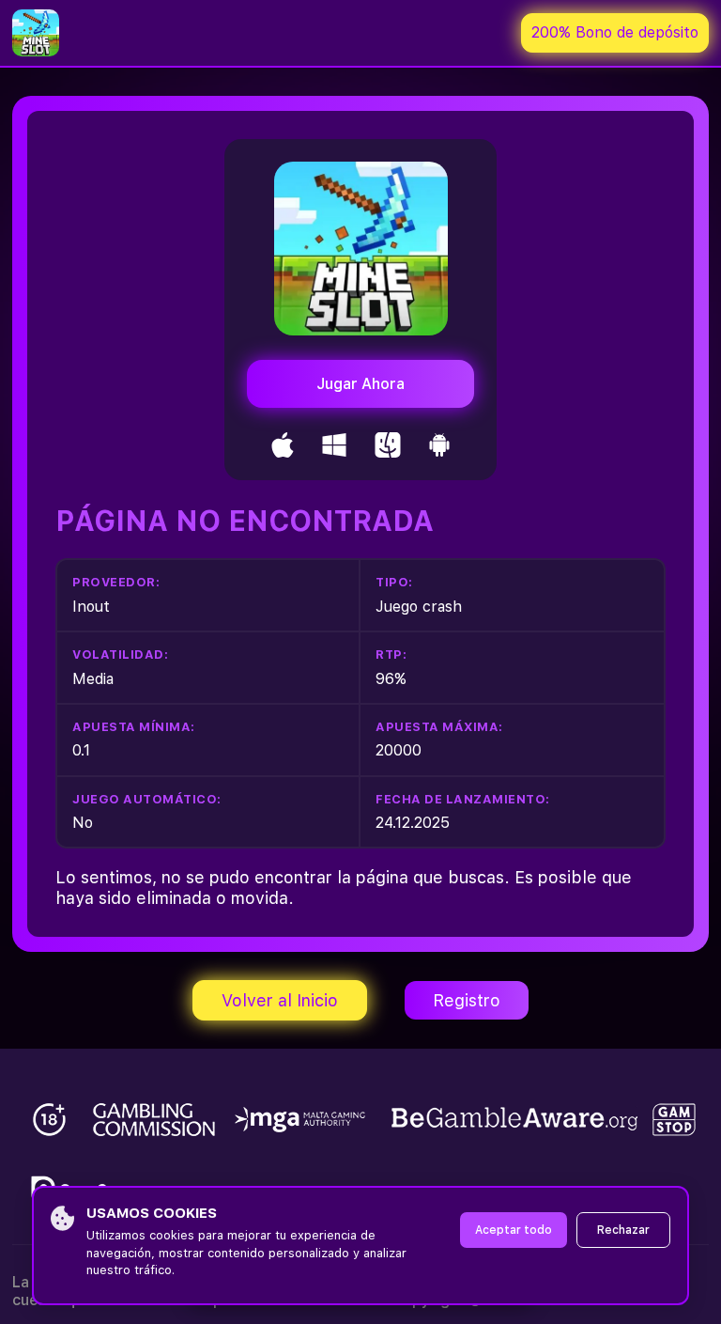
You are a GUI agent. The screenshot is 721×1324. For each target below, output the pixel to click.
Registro (466, 1000)
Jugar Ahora (360, 384)
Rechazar (623, 1230)
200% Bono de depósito (614, 32)
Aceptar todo (513, 1230)
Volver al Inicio (280, 1000)
